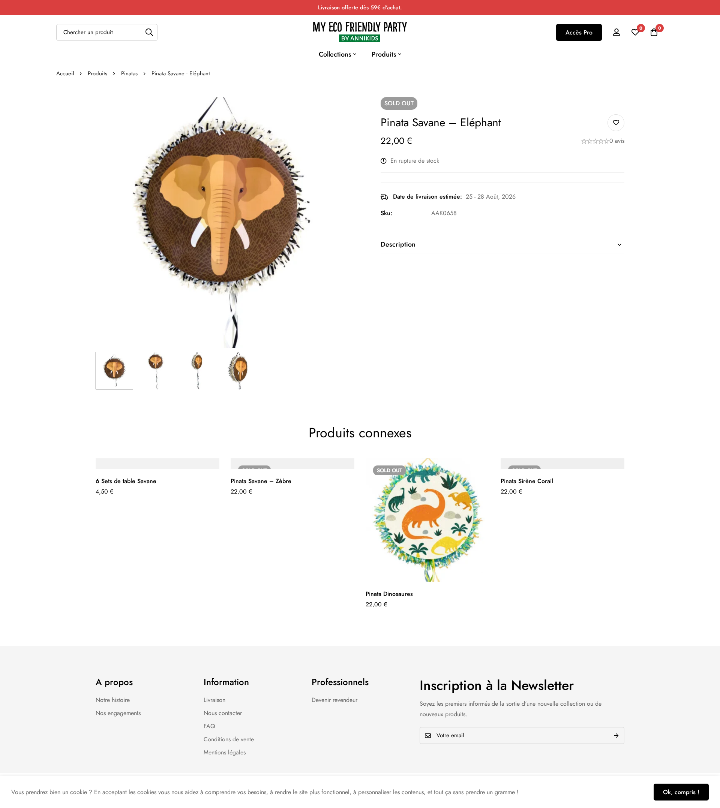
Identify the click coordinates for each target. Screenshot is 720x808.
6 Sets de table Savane (126, 481)
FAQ (209, 726)
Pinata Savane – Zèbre (261, 481)
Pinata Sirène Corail (527, 481)
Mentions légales (225, 752)
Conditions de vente (229, 739)
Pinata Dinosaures (389, 594)
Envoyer (616, 735)
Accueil (65, 73)
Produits (97, 73)
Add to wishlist (616, 122)
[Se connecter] (616, 32)
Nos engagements (118, 713)
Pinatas (129, 73)
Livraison (214, 700)
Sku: (386, 213)
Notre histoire (113, 700)
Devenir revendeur (334, 700)
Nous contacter (223, 713)
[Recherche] (149, 32)
